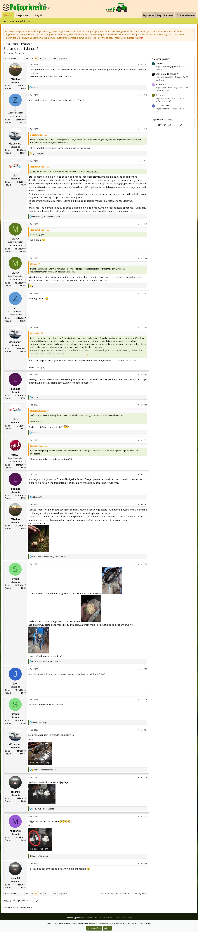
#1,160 (144, 863)
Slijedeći (63, 58)
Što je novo (22, 15)
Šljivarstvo (161, 95)
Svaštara (160, 80)
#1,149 (144, 374)
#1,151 (144, 440)
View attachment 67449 (64, 271)
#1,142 (144, 95)
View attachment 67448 (41, 271)
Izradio (124, 918)
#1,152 (144, 474)
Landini (159, 63)
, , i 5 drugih (47, 661)
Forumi (8, 15)
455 (54, 58)
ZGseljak (15, 79)
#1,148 (144, 327)
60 (46, 58)
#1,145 (144, 224)
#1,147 (144, 293)
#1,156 (144, 699)
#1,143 (144, 129)
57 (31, 58)
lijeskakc (15, 388)
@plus (33, 171)
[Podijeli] (138, 64)
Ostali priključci (162, 90)
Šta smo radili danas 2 (167, 73)
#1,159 (144, 816)
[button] (30, 15)
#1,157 (144, 730)
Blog (37, 15)
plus (15, 175)
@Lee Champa (48, 147)
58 (36, 58)
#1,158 (144, 777)
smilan (15, 578)
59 (41, 58)
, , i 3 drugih (49, 556)
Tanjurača (161, 84)
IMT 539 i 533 (162, 105)
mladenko (15, 830)
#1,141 (144, 64)
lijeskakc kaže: (37, 446)
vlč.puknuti (15, 143)
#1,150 (144, 404)
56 (27, 58)
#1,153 (144, 504)
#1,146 (144, 258)
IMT (157, 111)
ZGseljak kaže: (37, 134)
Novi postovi (8, 21)
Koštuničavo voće (164, 101)
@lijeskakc (93, 171)
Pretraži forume (23, 21)
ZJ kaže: (33, 264)
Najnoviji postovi (161, 58)
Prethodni (11, 58)
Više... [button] (88, 355)
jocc (15, 683)
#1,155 (144, 669)
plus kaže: (35, 333)
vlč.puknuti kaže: (38, 166)
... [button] (22, 58)
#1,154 (144, 564)
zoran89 (9, 53)
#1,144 (144, 161)
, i (46, 216)
